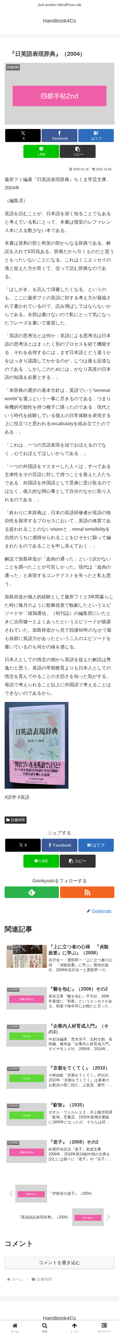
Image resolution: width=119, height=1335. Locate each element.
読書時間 (18, 820)
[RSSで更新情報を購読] (87, 892)
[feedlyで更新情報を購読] (32, 892)
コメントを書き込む (59, 1262)
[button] (78, 151)
